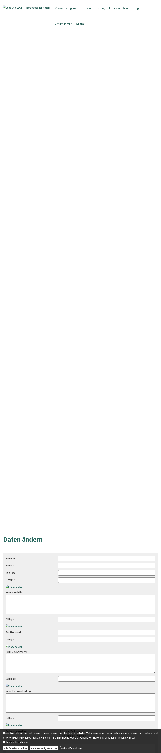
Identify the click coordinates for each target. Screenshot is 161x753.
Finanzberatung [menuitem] (95, 8)
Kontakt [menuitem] (81, 23)
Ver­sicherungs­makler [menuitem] (68, 8)
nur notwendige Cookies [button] (44, 748)
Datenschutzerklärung (15, 742)
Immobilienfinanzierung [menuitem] (124, 8)
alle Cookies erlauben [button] (15, 748)
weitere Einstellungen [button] (72, 748)
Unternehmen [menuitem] (63, 23)
